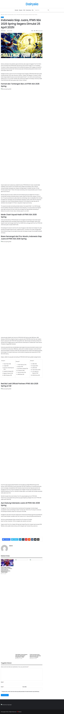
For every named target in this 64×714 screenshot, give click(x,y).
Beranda (16, 10)
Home (3, 14)
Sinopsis (20, 10)
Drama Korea (28, 10)
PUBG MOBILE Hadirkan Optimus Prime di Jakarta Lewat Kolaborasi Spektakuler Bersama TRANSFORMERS (6, 570)
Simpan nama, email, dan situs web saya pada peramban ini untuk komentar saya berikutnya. (20, 691)
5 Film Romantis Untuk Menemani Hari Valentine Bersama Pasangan (35, 656)
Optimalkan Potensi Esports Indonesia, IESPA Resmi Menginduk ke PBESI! (21, 656)
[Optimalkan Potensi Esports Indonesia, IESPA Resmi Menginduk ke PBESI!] (21, 606)
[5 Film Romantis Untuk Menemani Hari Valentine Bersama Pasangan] (36, 606)
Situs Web (24, 686)
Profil (24, 10)
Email (2, 686)
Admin (4, 30)
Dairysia (19, 711)
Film (32, 10)
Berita (6, 14)
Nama (2, 682)
